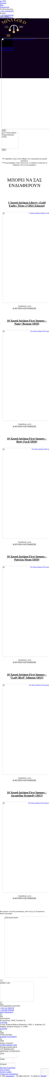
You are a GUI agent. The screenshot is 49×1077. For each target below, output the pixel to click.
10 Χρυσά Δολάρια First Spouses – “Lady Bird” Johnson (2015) (27, 676)
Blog (2, 5)
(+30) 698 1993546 (7, 1010)
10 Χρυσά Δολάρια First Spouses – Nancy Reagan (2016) (27, 322)
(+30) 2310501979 (7, 11)
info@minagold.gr (6, 1012)
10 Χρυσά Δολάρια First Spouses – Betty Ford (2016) (27, 440)
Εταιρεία (3, 3)
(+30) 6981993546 (7, 15)
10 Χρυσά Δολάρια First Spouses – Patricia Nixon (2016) (27, 558)
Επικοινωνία (4, 7)
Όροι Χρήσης (5, 1070)
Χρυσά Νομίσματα (14, 33)
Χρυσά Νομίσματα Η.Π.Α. (31, 33)
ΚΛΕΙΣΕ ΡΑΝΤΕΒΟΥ (8, 1037)
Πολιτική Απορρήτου (7, 1068)
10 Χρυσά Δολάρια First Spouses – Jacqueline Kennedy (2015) (27, 794)
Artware (43, 1076)
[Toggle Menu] (8, 35)
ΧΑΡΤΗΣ (3, 1022)
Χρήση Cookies (6, 1072)
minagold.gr (10, 1076)
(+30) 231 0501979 (7, 1008)
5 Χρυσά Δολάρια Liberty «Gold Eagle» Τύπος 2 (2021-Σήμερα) (27, 204)
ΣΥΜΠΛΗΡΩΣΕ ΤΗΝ (8, 1045)
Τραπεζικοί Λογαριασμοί (9, 1074)
